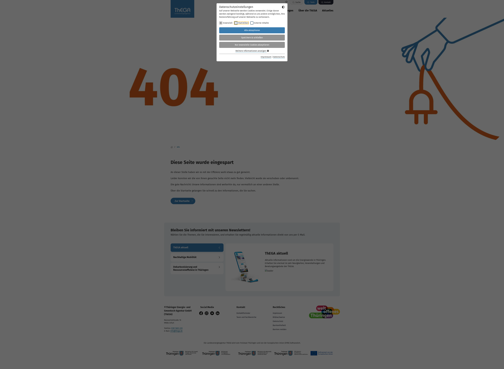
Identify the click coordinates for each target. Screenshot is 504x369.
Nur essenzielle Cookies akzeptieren (252, 45)
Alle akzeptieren (252, 30)
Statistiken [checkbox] (243, 23)
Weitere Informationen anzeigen (251, 51)
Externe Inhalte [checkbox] (261, 23)
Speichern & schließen (252, 37)
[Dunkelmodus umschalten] (283, 7)
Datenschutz (279, 57)
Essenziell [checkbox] (227, 23)
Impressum (266, 57)
